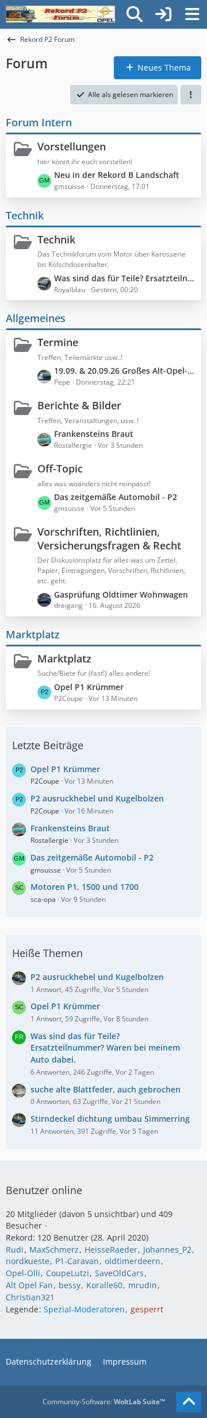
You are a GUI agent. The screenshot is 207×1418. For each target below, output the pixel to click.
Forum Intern (39, 122)
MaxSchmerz (54, 1249)
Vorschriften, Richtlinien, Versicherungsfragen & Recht (109, 538)
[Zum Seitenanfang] (188, 1402)
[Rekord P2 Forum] (60, 14)
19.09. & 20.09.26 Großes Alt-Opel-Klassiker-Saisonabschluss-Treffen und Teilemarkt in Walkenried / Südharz (124, 370)
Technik (25, 215)
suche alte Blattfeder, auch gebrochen (105, 1089)
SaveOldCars (119, 1273)
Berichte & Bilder (79, 405)
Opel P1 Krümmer (89, 686)
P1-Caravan (77, 1261)
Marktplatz (33, 634)
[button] (191, 94)
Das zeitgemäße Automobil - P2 (115, 496)
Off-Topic (60, 468)
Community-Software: (104, 1402)
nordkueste (27, 1261)
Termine (57, 342)
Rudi (15, 1249)
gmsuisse (45, 870)
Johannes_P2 (167, 1249)
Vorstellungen (71, 146)
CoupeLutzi (67, 1273)
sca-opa (43, 899)
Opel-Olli (23, 1273)
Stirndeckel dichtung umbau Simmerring (110, 1118)
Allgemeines (36, 318)
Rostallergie (49, 840)
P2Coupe (44, 781)
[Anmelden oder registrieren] (163, 14)
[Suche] (134, 14)
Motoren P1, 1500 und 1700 (84, 886)
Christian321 (30, 1297)
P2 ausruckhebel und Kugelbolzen (97, 798)
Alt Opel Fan (29, 1285)
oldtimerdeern (132, 1261)
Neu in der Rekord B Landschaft (116, 174)
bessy (69, 1285)
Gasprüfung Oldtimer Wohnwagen (121, 594)
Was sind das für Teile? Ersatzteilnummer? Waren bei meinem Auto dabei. (124, 278)
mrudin (142, 1285)
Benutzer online (44, 1190)
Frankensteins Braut (93, 433)
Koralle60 (104, 1285)
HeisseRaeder (111, 1249)
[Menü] (192, 14)
